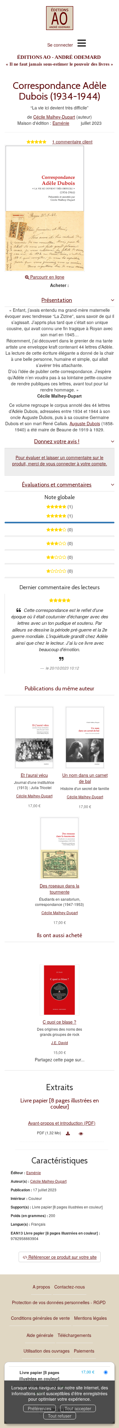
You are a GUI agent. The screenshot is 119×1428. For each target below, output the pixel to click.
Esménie (60, 123)
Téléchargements (74, 1335)
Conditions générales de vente (40, 1318)
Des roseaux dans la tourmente (59, 889)
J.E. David (59, 1042)
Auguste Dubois (85, 423)
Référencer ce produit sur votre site (62, 1257)
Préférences (39, 1408)
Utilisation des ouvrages (46, 1351)
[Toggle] (81, 42)
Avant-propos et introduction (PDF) (62, 1123)
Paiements (84, 1351)
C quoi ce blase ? (59, 1022)
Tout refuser (59, 1416)
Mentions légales (90, 1318)
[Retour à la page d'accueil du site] (59, 18)
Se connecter (60, 45)
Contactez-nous (69, 1287)
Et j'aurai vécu (34, 775)
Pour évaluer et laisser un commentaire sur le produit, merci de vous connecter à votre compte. (59, 460)
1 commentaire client (72, 142)
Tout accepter (78, 1408)
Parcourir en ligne (46, 277)
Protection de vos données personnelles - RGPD (59, 1302)
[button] (59, 300)
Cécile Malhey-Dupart (54, 117)
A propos (41, 1287)
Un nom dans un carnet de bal (85, 778)
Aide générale (40, 1335)
